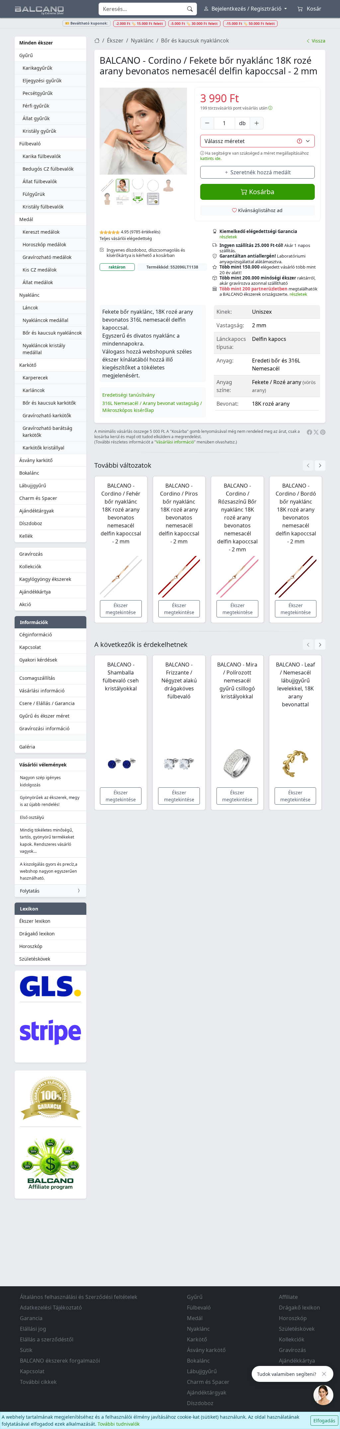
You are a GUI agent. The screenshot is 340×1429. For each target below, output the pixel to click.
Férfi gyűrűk (36, 106)
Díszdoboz (30, 523)
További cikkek (38, 1382)
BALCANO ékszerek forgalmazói (60, 1360)
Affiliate (288, 1297)
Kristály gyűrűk (39, 131)
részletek (228, 237)
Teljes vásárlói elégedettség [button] (126, 238)
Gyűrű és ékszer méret (44, 716)
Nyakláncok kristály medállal (44, 349)
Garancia (31, 1318)
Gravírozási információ (44, 728)
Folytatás (30, 891)
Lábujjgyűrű (32, 485)
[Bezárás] (324, 1374)
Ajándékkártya (35, 592)
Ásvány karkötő (35, 460)
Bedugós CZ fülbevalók (48, 169)
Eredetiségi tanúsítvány (128, 395)
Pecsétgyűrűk (37, 93)
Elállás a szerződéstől (46, 1339)
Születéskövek (34, 959)
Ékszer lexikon (34, 921)
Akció (25, 604)
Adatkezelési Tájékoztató (51, 1307)
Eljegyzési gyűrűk (42, 80)
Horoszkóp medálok (44, 244)
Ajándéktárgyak (36, 511)
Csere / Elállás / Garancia (47, 703)
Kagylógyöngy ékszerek (45, 579)
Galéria (27, 747)
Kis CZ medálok (39, 270)
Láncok (30, 307)
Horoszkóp (30, 946)
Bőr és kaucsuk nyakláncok (52, 333)
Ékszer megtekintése (121, 608)
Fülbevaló (30, 143)
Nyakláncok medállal (45, 320)
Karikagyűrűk (37, 68)
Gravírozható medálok (47, 257)
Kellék (26, 536)
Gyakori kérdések (38, 660)
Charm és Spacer (38, 498)
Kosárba (260, 191)
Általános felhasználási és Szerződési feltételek (78, 1297)
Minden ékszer (36, 43)
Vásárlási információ (41, 690)
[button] (143, 131)
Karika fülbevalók (42, 156)
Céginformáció (35, 634)
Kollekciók (30, 566)
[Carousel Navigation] (314, 465)
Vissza (317, 41)
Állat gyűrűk (36, 118)
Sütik (26, 1350)
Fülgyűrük (34, 194)
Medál (26, 219)
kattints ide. (210, 158)
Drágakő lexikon (37, 933)
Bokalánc (29, 473)
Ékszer (115, 40)
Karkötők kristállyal (43, 447)
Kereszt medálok (41, 232)
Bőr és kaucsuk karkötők (49, 403)
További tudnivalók (118, 1424)
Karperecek (35, 377)
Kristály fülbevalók (43, 206)
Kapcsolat (30, 647)
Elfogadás (324, 1420)
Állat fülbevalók (40, 181)
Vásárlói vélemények (43, 764)
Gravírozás (31, 554)
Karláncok (33, 390)
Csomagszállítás (37, 678)
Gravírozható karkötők (47, 415)
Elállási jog (33, 1328)
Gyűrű (26, 55)
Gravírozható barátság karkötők (47, 431)
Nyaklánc (29, 295)
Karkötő (27, 365)
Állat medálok (38, 282)
